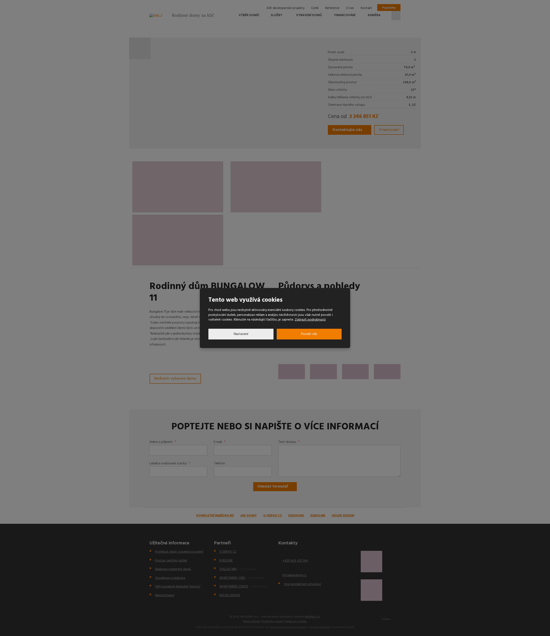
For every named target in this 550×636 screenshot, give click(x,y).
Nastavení (241, 334)
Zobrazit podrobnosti (310, 319)
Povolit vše (309, 334)
